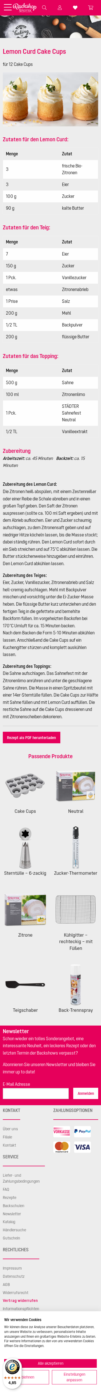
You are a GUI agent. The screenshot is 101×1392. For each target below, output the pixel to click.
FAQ (6, 1189)
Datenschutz (14, 1276)
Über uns (10, 1129)
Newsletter (12, 1214)
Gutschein (11, 1238)
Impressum (12, 1268)
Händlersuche (14, 1230)
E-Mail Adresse (16, 1084)
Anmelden (86, 1093)
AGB (6, 1284)
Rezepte (9, 1197)
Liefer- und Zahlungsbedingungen (21, 1178)
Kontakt (9, 1145)
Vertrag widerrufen (20, 1300)
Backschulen (13, 1205)
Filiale (7, 1137)
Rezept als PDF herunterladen (31, 737)
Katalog (9, 1221)
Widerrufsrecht (15, 1292)
